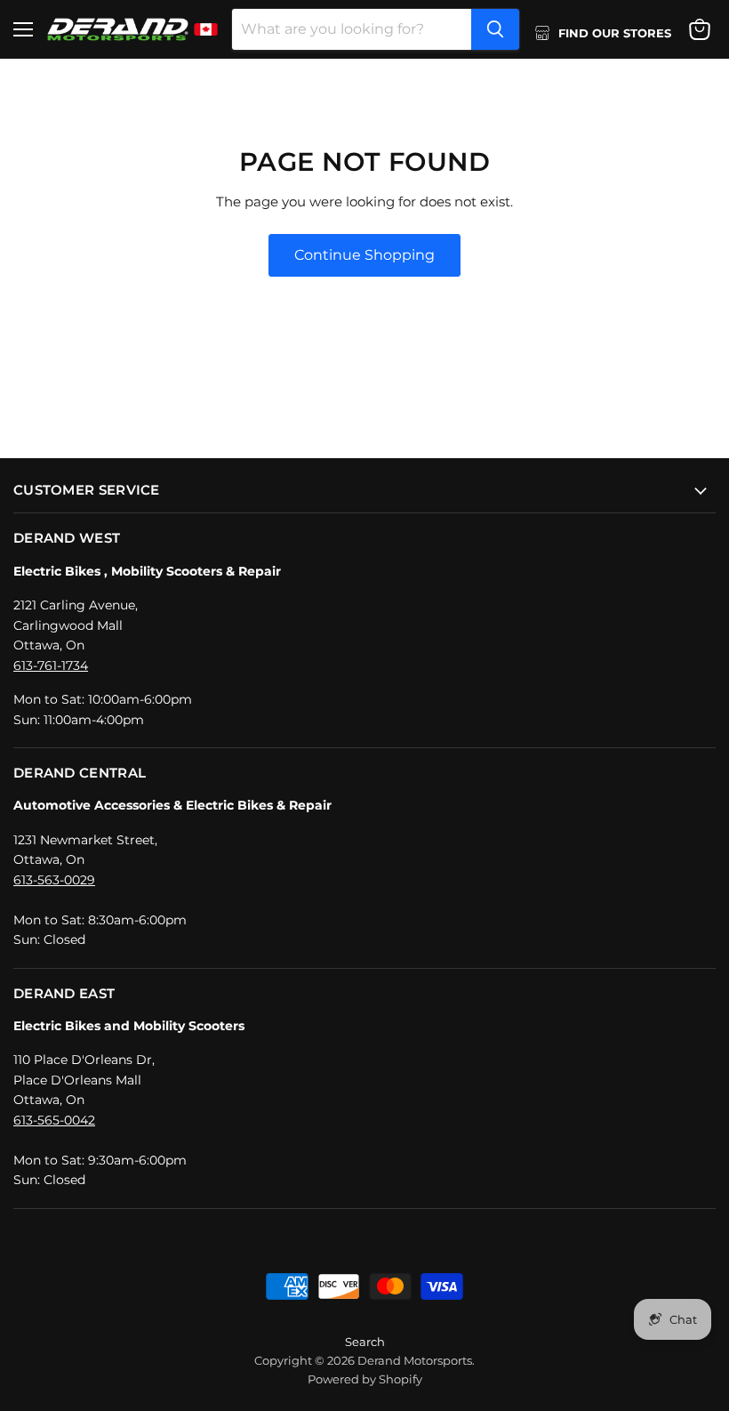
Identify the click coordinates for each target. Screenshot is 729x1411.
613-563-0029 (54, 880)
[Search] (495, 29)
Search (365, 1341)
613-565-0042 (54, 1120)
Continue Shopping (364, 254)
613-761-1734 (50, 665)
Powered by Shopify (365, 1379)
